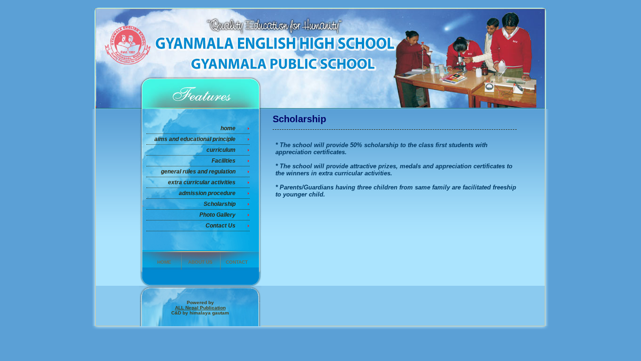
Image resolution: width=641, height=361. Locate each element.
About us (200, 262)
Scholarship (220, 204)
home (228, 128)
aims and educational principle (195, 139)
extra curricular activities (202, 182)
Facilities (224, 160)
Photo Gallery (217, 215)
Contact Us (221, 225)
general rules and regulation (198, 171)
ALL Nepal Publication (200, 307)
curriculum (221, 150)
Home (164, 262)
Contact (237, 262)
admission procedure (207, 193)
